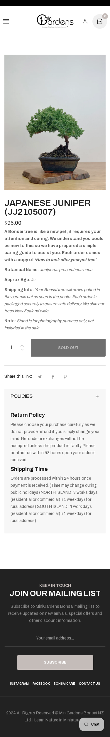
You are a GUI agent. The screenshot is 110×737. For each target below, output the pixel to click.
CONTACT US (89, 683)
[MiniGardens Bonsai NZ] (55, 21)
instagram (19, 683)
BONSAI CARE (64, 683)
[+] (22, 344)
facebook (41, 683)
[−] (22, 350)
